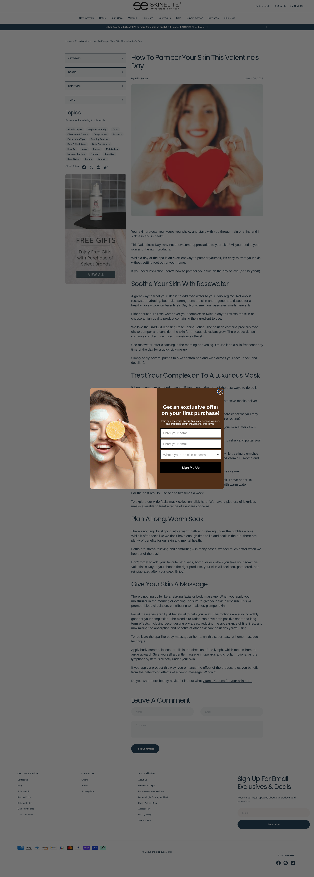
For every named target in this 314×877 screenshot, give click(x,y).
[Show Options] (217, 454)
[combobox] (189, 454)
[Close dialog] (220, 391)
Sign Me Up (191, 467)
